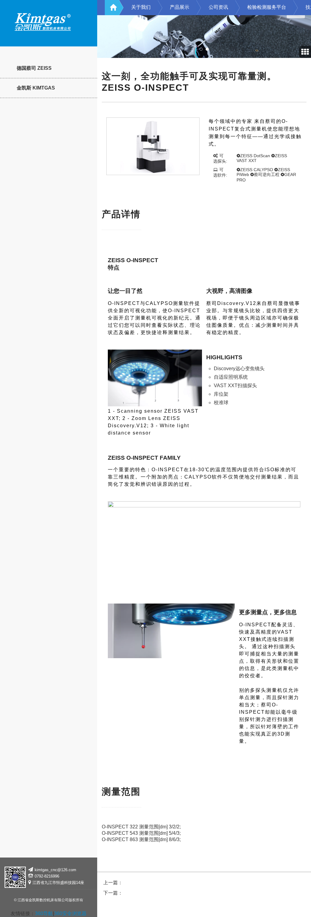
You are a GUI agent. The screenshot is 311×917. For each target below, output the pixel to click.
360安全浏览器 (70, 913)
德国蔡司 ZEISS (34, 68)
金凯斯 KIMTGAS (36, 87)
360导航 (44, 913)
